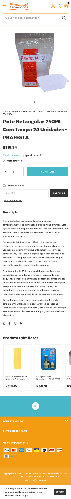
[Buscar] (64, 17)
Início (5, 111)
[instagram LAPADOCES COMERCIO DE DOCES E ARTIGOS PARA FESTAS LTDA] (35, 406)
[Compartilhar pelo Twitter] (15, 324)
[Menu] (5, 6)
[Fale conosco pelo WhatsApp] (59, 7)
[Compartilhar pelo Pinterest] (21, 324)
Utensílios (15, 111)
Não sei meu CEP (13, 200)
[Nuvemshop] (35, 481)
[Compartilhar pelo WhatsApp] (4, 324)
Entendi (60, 491)
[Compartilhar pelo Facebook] (9, 324)
